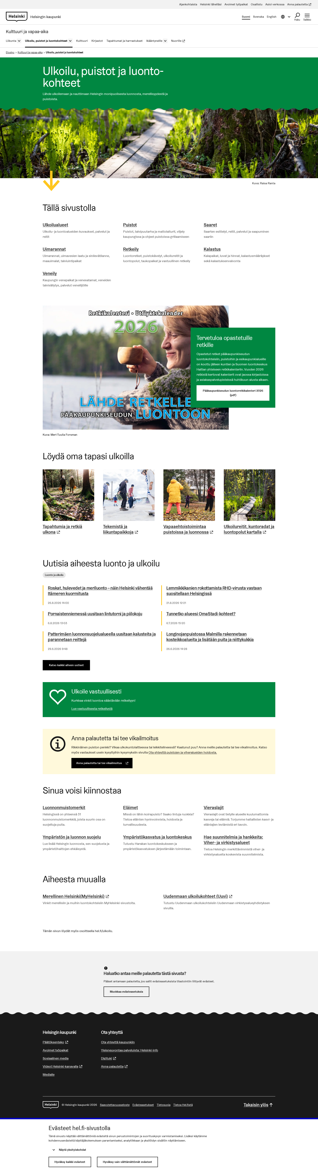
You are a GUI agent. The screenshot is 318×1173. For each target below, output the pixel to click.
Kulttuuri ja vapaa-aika (30, 52)
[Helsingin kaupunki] (51, 1105)
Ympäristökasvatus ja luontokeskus (157, 837)
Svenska (258, 17)
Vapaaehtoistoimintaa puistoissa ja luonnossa (189, 529)
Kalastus (212, 249)
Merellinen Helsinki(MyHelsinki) (76, 896)
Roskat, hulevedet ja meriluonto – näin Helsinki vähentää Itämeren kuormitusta (100, 590)
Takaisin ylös (256, 1105)
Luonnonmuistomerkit (64, 807)
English (271, 17)
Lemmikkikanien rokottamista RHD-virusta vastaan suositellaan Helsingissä (214, 590)
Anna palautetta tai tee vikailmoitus (104, 763)
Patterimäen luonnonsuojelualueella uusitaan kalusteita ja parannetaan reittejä (102, 636)
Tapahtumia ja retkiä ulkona (68, 529)
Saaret (210, 225)
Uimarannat (54, 249)
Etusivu (10, 52)
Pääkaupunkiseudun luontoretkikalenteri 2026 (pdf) (233, 393)
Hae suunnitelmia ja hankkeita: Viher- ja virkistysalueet (233, 839)
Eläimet (130, 807)
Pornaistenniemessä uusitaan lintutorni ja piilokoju (95, 614)
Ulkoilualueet (55, 225)
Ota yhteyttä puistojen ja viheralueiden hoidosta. (183, 752)
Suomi (246, 17)
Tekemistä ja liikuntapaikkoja (129, 529)
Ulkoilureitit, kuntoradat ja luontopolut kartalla (249, 529)
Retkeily (131, 249)
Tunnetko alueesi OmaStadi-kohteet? (200, 614)
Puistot (130, 225)
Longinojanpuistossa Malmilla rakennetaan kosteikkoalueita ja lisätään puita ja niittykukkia (210, 636)
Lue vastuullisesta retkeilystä (91, 708)
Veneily (50, 273)
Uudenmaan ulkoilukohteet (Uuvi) (198, 896)
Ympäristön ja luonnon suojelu (72, 837)
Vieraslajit (214, 807)
